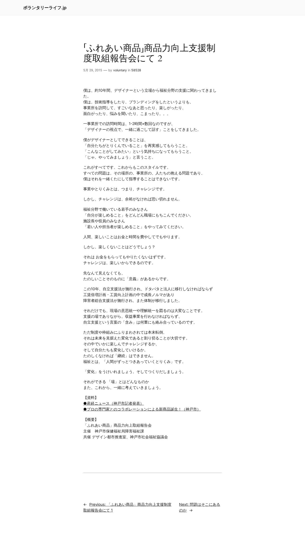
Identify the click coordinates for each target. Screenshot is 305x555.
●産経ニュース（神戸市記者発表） (113, 403)
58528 (136, 70)
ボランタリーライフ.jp (45, 7)
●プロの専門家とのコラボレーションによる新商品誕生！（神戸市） (142, 409)
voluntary (120, 70)
